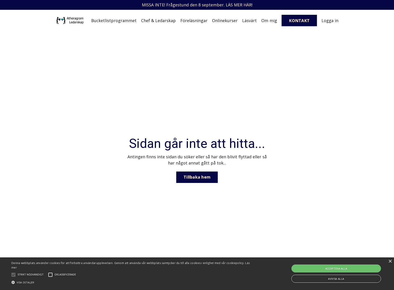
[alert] (197, 273)
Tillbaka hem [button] (197, 177)
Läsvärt (249, 20)
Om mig (269, 20)
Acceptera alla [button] (336, 268)
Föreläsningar (193, 20)
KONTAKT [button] (299, 20)
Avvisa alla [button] (336, 278)
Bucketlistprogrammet (114, 20)
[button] (132, 282)
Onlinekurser (225, 20)
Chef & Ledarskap (158, 20)
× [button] (390, 261)
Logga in (329, 20)
